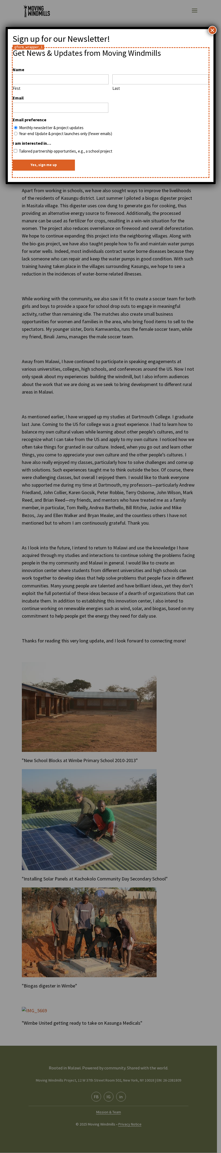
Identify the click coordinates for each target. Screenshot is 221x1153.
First (16, 88)
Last (116, 88)
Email (18, 98)
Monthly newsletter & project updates (51, 127)
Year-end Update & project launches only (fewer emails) (65, 133)
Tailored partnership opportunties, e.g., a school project (65, 151)
